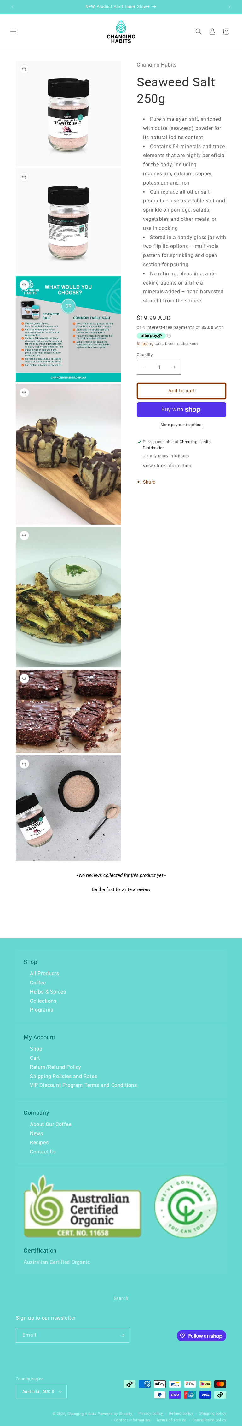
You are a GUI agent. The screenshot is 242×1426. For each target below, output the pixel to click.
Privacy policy (150, 1413)
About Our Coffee (51, 1124)
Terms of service (171, 1420)
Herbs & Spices (48, 992)
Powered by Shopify (115, 1414)
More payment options (181, 425)
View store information (167, 465)
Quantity (145, 354)
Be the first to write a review (121, 889)
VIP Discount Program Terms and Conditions (83, 1085)
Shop (36, 1049)
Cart (35, 1058)
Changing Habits (82, 1414)
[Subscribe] (122, 1335)
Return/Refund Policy (55, 1067)
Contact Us (43, 1152)
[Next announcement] (230, 7)
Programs (41, 1010)
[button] (13, 31)
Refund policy (181, 1413)
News (36, 1133)
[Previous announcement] (12, 7)
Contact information (132, 1420)
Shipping (145, 344)
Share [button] (149, 481)
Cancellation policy (209, 1420)
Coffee (38, 983)
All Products (44, 974)
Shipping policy (213, 1413)
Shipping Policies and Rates (63, 1076)
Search (121, 1298)
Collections (43, 1001)
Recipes (39, 1143)
